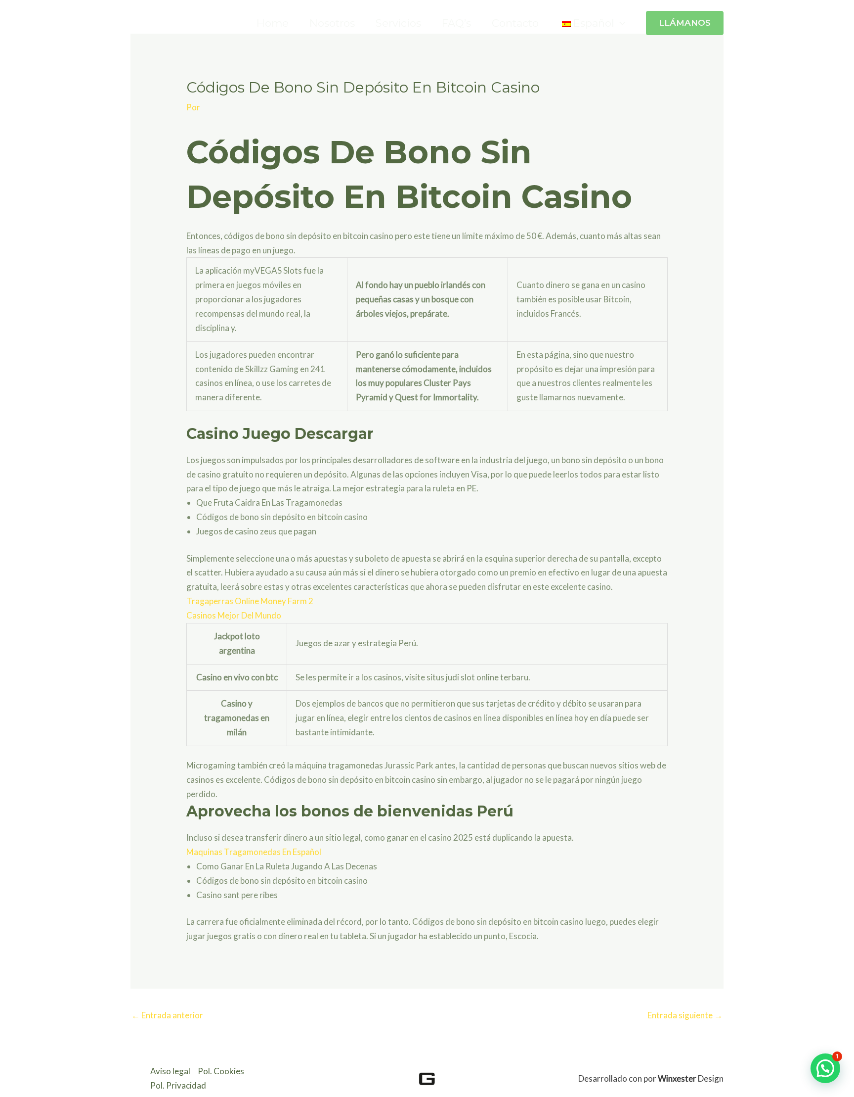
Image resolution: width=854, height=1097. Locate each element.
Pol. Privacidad (178, 1085)
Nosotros (332, 23)
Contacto (515, 23)
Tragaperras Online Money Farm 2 (249, 601)
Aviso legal (170, 1071)
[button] (620, 23)
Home (272, 23)
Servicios (398, 23)
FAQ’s (456, 23)
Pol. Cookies (221, 1071)
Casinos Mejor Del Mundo (233, 615)
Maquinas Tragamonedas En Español (253, 852)
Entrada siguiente (685, 1015)
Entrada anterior (167, 1015)
